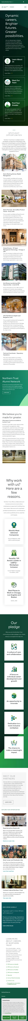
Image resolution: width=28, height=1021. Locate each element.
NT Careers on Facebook (13, 967)
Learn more (8, 802)
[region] (14, 1009)
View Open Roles (8, 925)
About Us (10, 975)
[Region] (23, 2)
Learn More (7, 73)
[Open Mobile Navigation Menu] (25, 7)
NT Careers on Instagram (13, 972)
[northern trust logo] (10, 7)
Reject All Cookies (14, 1017)
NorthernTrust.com (6, 992)
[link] (6, 392)
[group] (14, 828)
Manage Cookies (6, 1017)
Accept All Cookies (22, 1017)
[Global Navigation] (12, 1)
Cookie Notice (8, 1013)
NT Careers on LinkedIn (13, 964)
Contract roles (11, 980)
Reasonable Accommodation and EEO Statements (13, 984)
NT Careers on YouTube (13, 969)
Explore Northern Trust (7, 1)
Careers (3, 996)
